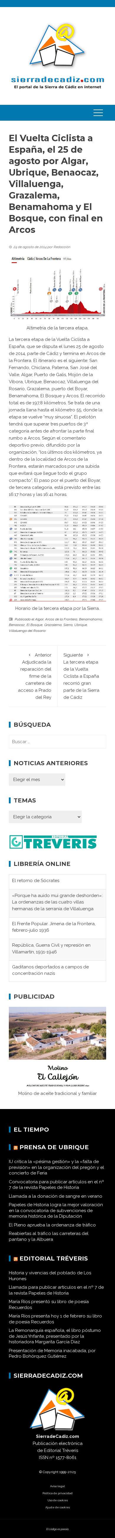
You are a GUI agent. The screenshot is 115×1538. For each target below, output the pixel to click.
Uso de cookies (57, 1500)
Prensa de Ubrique (54, 1147)
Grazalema (53, 625)
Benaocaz (17, 625)
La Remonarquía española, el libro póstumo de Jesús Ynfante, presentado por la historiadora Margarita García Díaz (55, 1336)
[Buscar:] (57, 741)
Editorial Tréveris (53, 1258)
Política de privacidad (57, 1493)
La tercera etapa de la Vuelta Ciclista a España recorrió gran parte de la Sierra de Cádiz (81, 676)
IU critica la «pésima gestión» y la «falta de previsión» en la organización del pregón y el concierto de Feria (56, 1167)
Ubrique (80, 625)
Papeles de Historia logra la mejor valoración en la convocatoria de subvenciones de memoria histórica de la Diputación (56, 1210)
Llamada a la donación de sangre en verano (55, 1196)
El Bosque (34, 625)
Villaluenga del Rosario (27, 631)
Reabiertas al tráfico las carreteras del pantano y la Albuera (48, 1236)
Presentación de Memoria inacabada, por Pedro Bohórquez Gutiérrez (52, 1353)
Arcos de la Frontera (61, 619)
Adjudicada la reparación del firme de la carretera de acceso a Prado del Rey (34, 676)
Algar (39, 619)
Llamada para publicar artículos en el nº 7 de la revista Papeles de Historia (56, 1290)
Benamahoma (90, 619)
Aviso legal (57, 1486)
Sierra (68, 625)
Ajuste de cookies (57, 1507)
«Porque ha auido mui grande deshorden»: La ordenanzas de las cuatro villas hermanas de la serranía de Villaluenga (57, 887)
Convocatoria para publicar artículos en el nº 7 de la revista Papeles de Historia (56, 1184)
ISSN (43, 1457)
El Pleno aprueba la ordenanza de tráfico (52, 1225)
